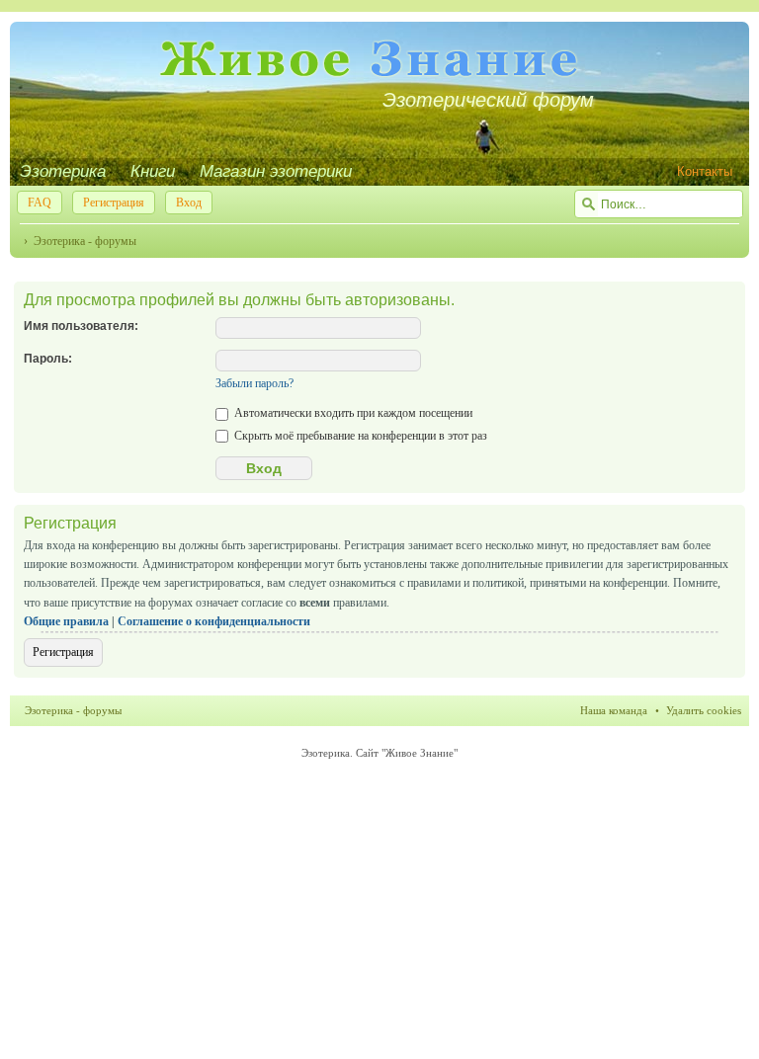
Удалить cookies (703, 710)
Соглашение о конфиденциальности (214, 621)
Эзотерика (63, 171)
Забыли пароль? (254, 383)
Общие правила (66, 621)
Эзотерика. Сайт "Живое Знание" (379, 753)
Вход (189, 202)
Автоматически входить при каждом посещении (351, 413)
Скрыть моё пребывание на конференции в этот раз (359, 436)
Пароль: (48, 359)
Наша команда (613, 710)
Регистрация (113, 202)
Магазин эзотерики (276, 171)
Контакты (704, 171)
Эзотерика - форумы (85, 241)
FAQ (39, 202)
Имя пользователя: (81, 326)
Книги (152, 171)
